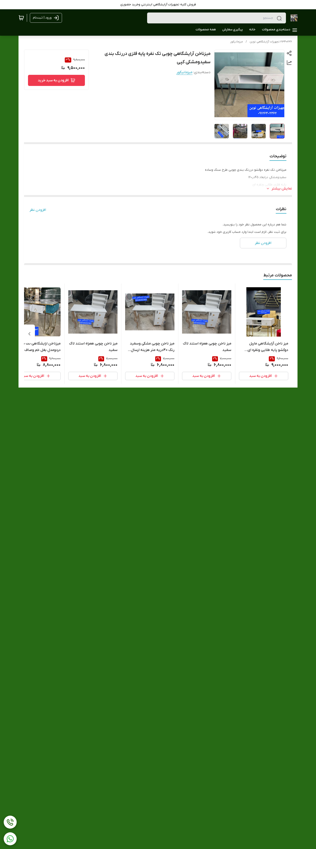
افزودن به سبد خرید (53, 80)
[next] (29, 334)
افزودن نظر (38, 210)
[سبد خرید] (21, 18)
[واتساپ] (10, 838)
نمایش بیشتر (282, 188)
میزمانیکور (236, 42)
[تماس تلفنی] (10, 822)
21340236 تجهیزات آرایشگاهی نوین (271, 42)
